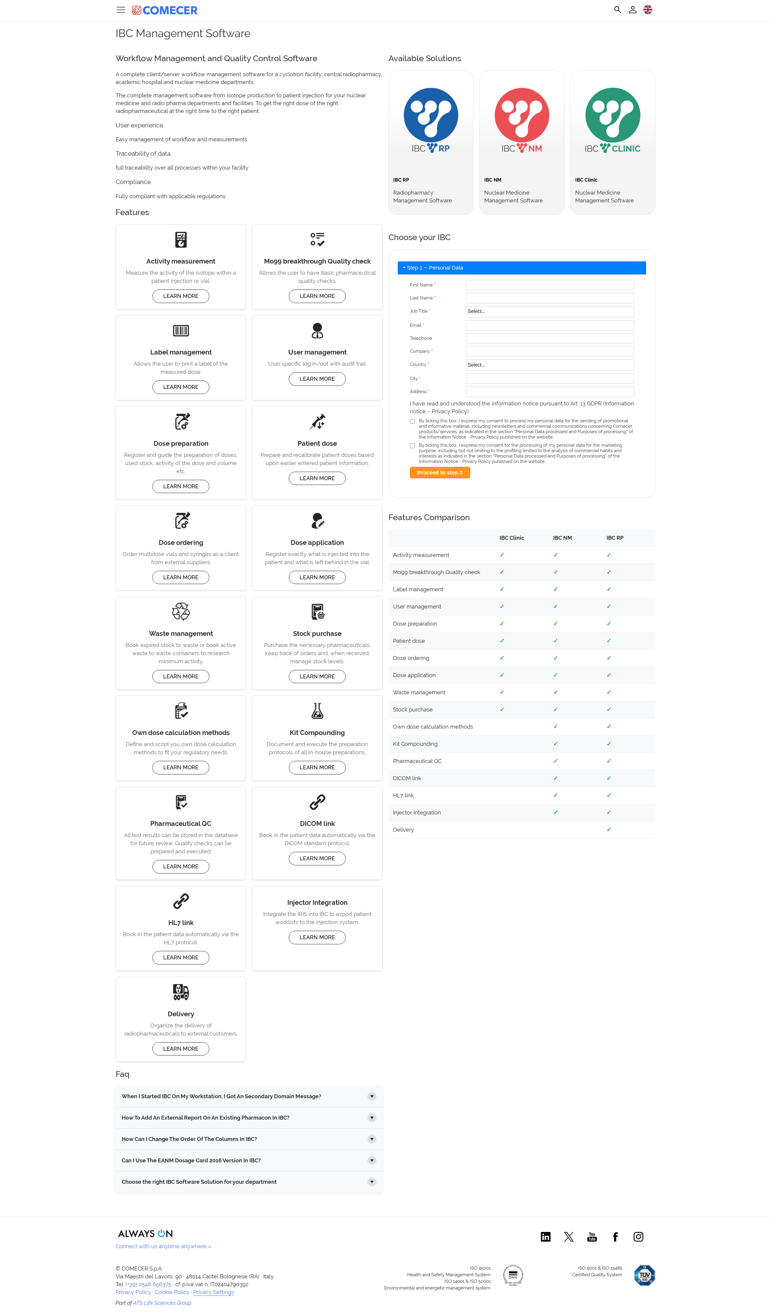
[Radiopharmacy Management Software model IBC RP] (431, 142)
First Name (422, 284)
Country (419, 364)
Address (419, 391)
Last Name (422, 297)
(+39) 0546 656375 (148, 1284)
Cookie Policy (172, 1292)
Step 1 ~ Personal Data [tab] (435, 268)
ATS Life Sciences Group (162, 1303)
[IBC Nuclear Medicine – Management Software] (522, 142)
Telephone (421, 338)
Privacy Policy (449, 411)
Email (417, 325)
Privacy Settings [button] (213, 1292)
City (415, 378)
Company (421, 351)
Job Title (420, 311)
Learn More (180, 296)
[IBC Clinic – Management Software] (613, 142)
